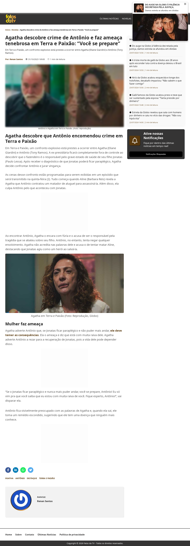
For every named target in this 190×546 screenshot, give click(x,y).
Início (7, 30)
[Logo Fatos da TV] (10, 18)
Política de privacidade (72, 534)
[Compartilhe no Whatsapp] (23, 470)
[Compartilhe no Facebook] (8, 470)
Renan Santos (16, 59)
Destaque (32, 478)
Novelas (126, 18)
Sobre (18, 534)
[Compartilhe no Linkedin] (15, 470)
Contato (29, 534)
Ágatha (9, 478)
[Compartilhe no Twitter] (30, 470)
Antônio (20, 478)
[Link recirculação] (139, 7)
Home (8, 534)
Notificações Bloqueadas (156, 154)
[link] (21, 500)
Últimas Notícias (109, 18)
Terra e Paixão (47, 478)
